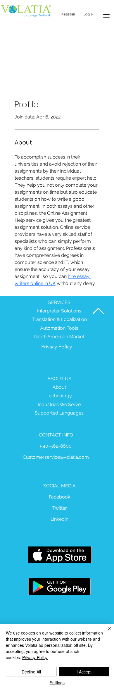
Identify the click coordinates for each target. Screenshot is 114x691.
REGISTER (68, 14)
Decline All (31, 672)
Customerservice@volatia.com (56, 457)
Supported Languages (59, 413)
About (59, 387)
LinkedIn (59, 519)
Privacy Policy (56, 346)
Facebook (59, 497)
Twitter (59, 508)
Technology (59, 395)
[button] (106, 14)
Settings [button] (57, 682)
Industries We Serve (59, 404)
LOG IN (89, 14)
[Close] (106, 632)
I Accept (84, 672)
